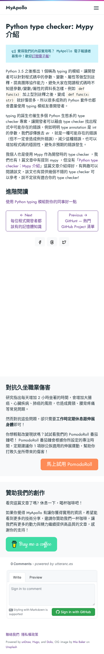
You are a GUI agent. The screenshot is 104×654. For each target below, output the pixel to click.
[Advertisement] (52, 314)
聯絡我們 (12, 634)
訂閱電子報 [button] (40, 56)
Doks (50, 642)
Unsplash (11, 647)
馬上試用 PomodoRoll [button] (69, 464)
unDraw (26, 642)
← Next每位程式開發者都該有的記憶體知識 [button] (26, 220)
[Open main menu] (96, 7)
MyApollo (16, 7)
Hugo (35, 642)
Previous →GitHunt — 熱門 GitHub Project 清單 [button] (78, 220)
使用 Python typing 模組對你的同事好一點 (41, 202)
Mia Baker (79, 642)
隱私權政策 (29, 634)
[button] (40, 241)
